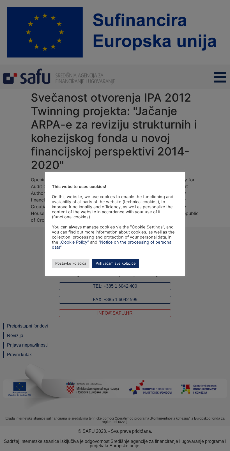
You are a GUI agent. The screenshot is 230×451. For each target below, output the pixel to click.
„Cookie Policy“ (74, 242)
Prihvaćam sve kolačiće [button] (116, 263)
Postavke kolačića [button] (70, 263)
